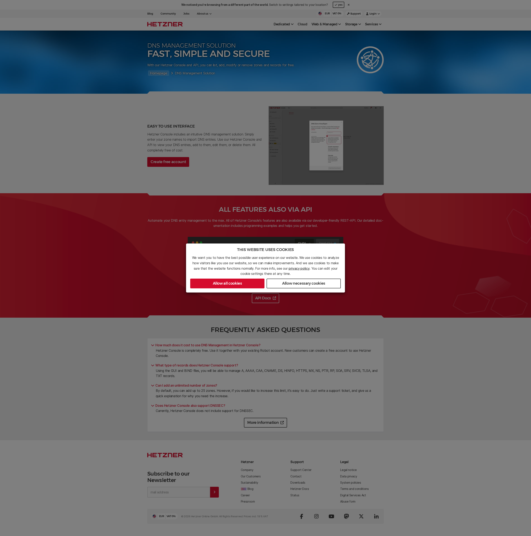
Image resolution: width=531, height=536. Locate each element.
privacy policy (299, 268)
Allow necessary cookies (303, 283)
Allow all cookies (227, 283)
